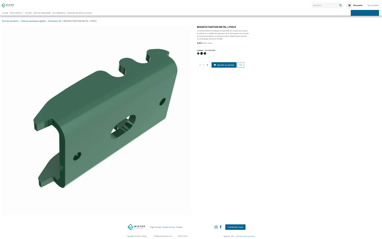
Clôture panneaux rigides (33, 20)
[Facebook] (220, 227)
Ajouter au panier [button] (225, 64)
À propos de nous (168, 227)
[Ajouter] (208, 64)
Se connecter (373, 5)
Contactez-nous (235, 227)
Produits (179, 227)
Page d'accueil (155, 227)
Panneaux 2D (54, 20)
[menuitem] (5, 13)
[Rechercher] (341, 5)
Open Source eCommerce (247, 236)
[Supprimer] (199, 64)
